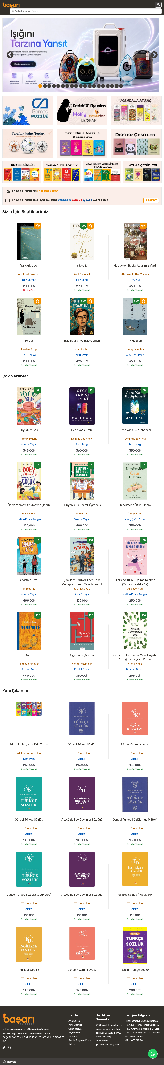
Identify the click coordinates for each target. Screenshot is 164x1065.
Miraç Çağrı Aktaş (135, 519)
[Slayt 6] (63, 86)
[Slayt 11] (85, 86)
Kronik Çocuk (82, 588)
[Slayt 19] (121, 86)
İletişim (72, 1044)
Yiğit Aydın (82, 354)
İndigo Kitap (135, 513)
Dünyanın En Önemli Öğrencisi (82, 505)
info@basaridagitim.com (37, 1029)
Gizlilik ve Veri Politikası (108, 1029)
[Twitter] (3, 1047)
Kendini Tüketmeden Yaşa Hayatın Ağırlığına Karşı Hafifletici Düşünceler (135, 659)
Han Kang (82, 279)
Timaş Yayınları (135, 349)
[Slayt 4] (54, 86)
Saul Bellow (29, 354)
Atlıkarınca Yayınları (29, 753)
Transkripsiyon (29, 265)
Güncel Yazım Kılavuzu (135, 744)
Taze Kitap (82, 513)
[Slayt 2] (45, 86)
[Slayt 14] (99, 86)
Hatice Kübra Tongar (29, 519)
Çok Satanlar (75, 1028)
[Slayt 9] (76, 86)
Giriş (158, 5)
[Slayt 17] (112, 86)
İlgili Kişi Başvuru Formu (108, 1032)
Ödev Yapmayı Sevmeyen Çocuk (29, 505)
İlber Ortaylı (82, 594)
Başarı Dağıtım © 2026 (15, 1033)
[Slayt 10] (81, 86)
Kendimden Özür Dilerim (135, 505)
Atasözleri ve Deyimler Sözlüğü (82, 819)
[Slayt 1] (40, 86)
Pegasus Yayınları (28, 663)
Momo (29, 655)
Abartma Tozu (29, 580)
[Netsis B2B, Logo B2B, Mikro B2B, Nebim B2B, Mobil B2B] (82, 1062)
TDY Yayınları (82, 753)
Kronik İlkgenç (29, 438)
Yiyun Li (135, 279)
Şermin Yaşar (29, 444)
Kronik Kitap (82, 349)
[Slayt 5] (58, 86)
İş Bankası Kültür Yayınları (135, 274)
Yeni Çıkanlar (75, 1024)
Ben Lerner (29, 279)
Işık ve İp (82, 265)
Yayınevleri (74, 1032)
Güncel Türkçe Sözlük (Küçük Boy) (135, 819)
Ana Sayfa (74, 1021)
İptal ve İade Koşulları (107, 1044)
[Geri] (6, 55)
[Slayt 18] (117, 86)
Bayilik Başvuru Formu (80, 1040)
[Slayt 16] (108, 86)
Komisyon (29, 758)
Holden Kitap (29, 349)
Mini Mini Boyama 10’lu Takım (29, 744)
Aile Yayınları (29, 513)
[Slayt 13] (94, 86)
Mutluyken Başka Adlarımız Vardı (135, 265)
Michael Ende (29, 669)
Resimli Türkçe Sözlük (135, 970)
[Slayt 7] (67, 86)
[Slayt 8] (72, 86)
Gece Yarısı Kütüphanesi (135, 430)
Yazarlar (72, 1036)
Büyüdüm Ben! (29, 430)
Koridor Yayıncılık (82, 663)
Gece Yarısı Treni (82, 430)
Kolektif (82, 758)
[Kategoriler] (6, 11)
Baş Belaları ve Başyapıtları (82, 340)
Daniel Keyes (82, 669)
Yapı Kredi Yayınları (29, 274)
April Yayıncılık (81, 274)
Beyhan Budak (135, 669)
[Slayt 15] (103, 86)
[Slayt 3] (49, 86)
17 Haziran (135, 340)
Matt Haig (82, 444)
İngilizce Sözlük (29, 970)
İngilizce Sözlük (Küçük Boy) (135, 894)
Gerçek (28, 340)
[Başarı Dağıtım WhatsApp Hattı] (153, 1054)
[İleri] (154, 55)
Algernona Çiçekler (82, 655)
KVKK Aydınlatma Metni (109, 1025)
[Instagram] (9, 1047)
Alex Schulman (135, 354)
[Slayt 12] (90, 86)
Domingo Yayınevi (82, 438)
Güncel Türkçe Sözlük (82, 744)
